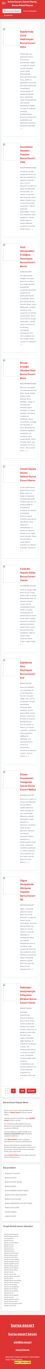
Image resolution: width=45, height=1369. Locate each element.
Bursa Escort (10, 1178)
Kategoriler (8, 15)
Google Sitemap (16, 1359)
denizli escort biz (10, 1305)
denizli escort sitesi (11, 1270)
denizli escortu (9, 1251)
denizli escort (9, 1240)
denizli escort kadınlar (12, 1259)
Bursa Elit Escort (12, 1173)
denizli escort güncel (11, 1287)
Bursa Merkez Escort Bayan (16, 1191)
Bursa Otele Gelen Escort (16, 1195)
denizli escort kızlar (11, 1257)
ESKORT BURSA (26, 1008)
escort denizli (9, 1238)
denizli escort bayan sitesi (13, 1303)
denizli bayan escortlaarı (12, 1280)
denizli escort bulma (11, 1291)
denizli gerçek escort (11, 1299)
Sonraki (31, 1091)
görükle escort (23, 1342)
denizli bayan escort (11, 1236)
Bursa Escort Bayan (12, 11)
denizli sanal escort (11, 1255)
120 (22, 1091)
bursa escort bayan (22, 1334)
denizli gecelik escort (11, 1261)
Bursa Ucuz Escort (13, 1199)
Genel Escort (10, 1216)
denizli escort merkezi (12, 1282)
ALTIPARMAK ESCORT (28, 586)
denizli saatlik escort (11, 1264)
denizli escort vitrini (11, 1301)
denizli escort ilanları (11, 1253)
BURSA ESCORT (26, 272)
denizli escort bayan (11, 1234)
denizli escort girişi (10, 1285)
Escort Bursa (10, 1212)
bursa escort (22, 1325)
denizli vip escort (10, 1274)
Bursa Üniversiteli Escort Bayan (18, 1203)
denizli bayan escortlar (12, 1276)
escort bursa (22, 1350)
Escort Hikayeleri (30, 11)
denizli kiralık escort (11, 1266)
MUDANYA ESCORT (27, 795)
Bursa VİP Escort (12, 1207)
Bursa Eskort (10, 1186)
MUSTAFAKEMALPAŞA (28, 168)
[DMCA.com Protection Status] (22, 1364)
